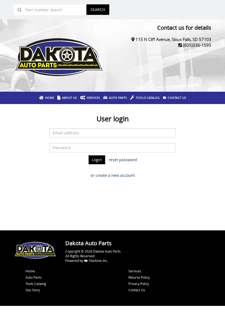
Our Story (33, 290)
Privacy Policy (138, 283)
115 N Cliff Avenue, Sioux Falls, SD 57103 (173, 39)
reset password (123, 159)
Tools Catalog (147, 98)
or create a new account (113, 175)
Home (48, 98)
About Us (68, 98)
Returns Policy (139, 277)
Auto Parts (117, 98)
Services (92, 98)
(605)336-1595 (197, 45)
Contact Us (176, 98)
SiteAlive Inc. (98, 260)
